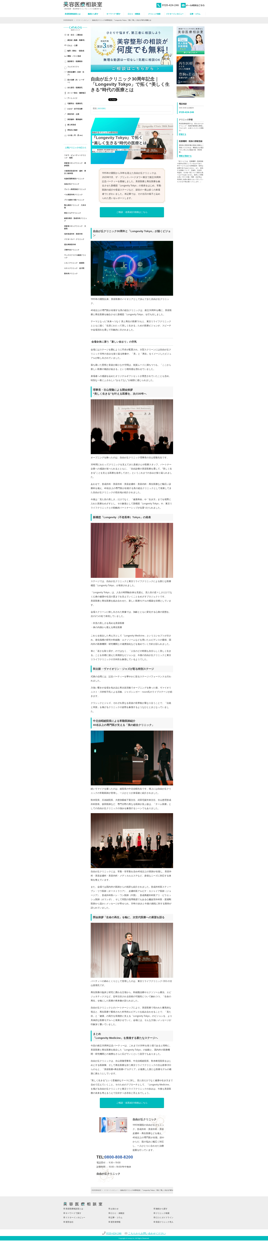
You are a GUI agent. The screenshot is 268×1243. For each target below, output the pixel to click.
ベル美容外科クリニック (73, 194)
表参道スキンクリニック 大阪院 (75, 227)
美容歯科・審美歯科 (74, 119)
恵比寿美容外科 (70, 244)
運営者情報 (115, 1222)
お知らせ (114, 1208)
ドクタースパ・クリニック (74, 239)
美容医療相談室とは (74, 1208)
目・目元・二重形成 (74, 35)
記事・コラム (116, 1217)
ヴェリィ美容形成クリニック (75, 189)
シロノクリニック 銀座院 (74, 263)
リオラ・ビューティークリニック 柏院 (75, 156)
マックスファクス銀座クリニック (75, 256)
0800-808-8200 (118, 1157)
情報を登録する (185, 156)
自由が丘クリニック (71, 184)
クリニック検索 (162, 1213)
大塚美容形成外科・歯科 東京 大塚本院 (75, 172)
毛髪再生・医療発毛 (74, 103)
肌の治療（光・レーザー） (75, 81)
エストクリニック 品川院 (74, 268)
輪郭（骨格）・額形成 (75, 51)
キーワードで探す (73, 1213)
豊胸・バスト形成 (74, 56)
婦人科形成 (71, 124)
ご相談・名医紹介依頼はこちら (132, 212)
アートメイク (72, 98)
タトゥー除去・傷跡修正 (76, 93)
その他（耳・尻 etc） (75, 135)
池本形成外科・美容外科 (73, 234)
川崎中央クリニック (71, 250)
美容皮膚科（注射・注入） (75, 73)
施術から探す (161, 1208)
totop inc (131, 1238)
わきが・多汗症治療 (74, 109)
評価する (182, 134)
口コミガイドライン (164, 1217)
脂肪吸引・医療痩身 (74, 61)
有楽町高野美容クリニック (74, 178)
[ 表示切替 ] (101, 108)
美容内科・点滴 (73, 114)
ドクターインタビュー (83, 20)
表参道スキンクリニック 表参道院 (75, 164)
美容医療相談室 (68, 20)
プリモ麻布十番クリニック (74, 200)
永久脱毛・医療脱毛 (74, 87)
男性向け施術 (72, 130)
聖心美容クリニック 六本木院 (75, 206)
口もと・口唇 (72, 45)
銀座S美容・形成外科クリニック (75, 219)
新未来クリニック (71, 273)
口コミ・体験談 (117, 1213)
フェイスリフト (73, 66)
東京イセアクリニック (72, 213)
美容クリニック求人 (164, 1222)
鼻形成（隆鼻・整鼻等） (76, 40)
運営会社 (69, 1222)
